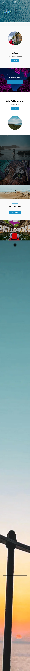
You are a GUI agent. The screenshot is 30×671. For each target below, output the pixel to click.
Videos (15, 60)
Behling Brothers (15, 82)
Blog (15, 108)
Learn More (15, 212)
